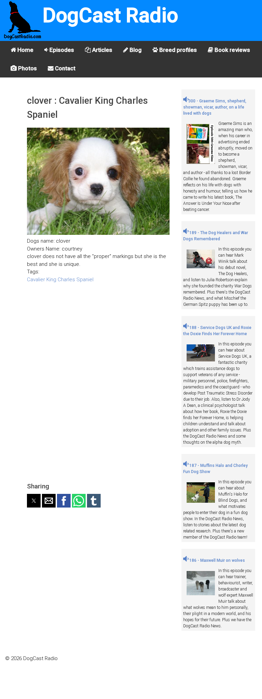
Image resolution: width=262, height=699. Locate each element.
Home (24, 49)
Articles (101, 49)
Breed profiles (177, 49)
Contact (64, 68)
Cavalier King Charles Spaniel (60, 279)
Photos (27, 68)
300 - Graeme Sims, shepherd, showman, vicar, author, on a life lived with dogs (214, 107)
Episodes (61, 49)
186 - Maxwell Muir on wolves (216, 560)
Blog (135, 49)
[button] (34, 501)
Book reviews (231, 49)
